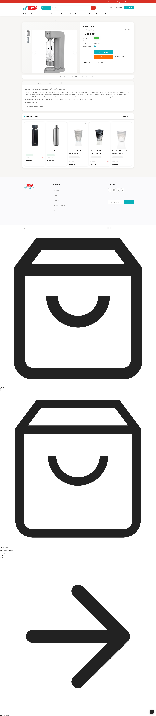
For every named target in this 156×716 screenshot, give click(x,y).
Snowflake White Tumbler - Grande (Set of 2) (77, 152)
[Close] (0, 389)
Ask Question (125, 34)
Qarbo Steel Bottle (31, 151)
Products (25, 14)
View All (126, 116)
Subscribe (129, 202)
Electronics (99, 14)
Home (23, 21)
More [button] (106, 14)
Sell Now (129, 7)
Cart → (8, 715)
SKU (84, 43)
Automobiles (53, 14)
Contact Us (57, 216)
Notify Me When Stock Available (76, 158)
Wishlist (119, 7)
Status (85, 38)
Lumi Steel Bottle (52, 151)
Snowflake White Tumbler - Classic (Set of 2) (121, 152)
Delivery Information (59, 210)
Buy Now (103, 57)
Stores (40, 14)
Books (91, 14)
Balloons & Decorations (66, 14)
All (43, 7)
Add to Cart (104, 52)
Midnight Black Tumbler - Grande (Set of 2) (98, 152)
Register (128, 2)
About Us (56, 200)
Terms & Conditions (59, 205)
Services (33, 14)
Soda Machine (47, 21)
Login (119, 2)
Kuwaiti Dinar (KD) (105, 2)
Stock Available (87, 46)
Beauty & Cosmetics (80, 14)
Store (85, 41)
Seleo (53, 21)
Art (46, 14)
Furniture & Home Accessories (34, 21)
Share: (85, 62)
